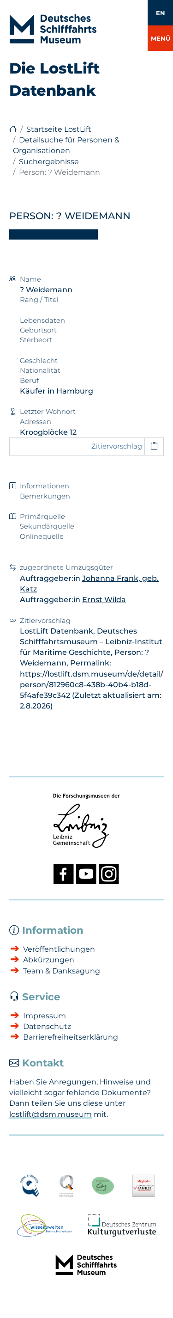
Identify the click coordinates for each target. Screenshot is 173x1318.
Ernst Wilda (104, 599)
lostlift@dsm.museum (50, 1114)
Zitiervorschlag (116, 446)
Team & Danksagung (61, 971)
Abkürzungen (48, 959)
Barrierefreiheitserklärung (70, 1037)
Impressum (44, 1015)
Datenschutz (47, 1026)
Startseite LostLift (58, 129)
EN (160, 13)
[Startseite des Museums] (13, 129)
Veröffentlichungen (59, 949)
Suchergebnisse (49, 161)
